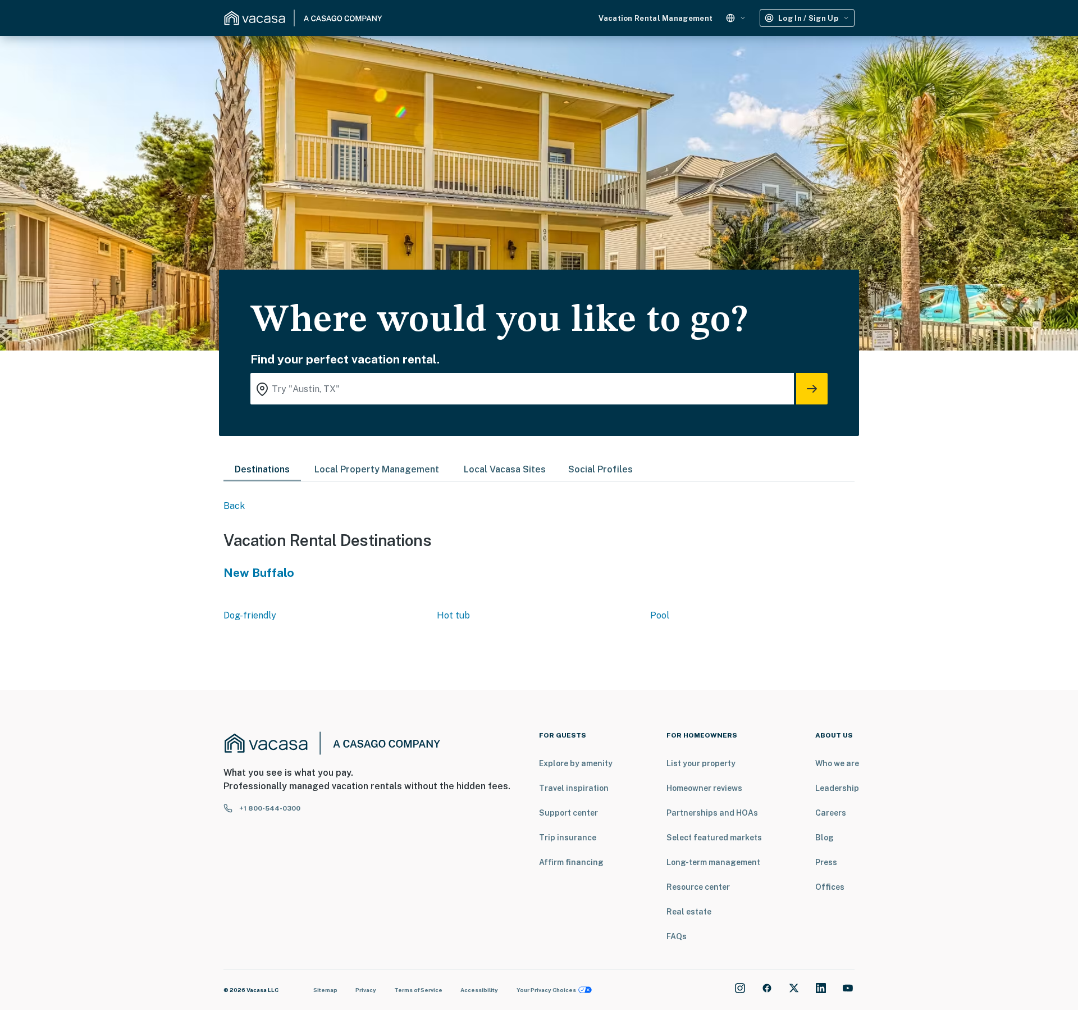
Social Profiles (600, 469)
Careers (830, 812)
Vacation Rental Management (655, 18)
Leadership (837, 788)
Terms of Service (418, 989)
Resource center (698, 886)
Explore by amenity (576, 763)
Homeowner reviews (704, 788)
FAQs (676, 936)
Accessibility (479, 989)
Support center (568, 812)
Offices (829, 886)
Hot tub (453, 615)
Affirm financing (571, 862)
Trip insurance (567, 837)
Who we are (837, 763)
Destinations (262, 469)
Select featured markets (714, 837)
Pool (659, 615)
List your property (701, 763)
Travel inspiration (574, 788)
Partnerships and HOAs (712, 812)
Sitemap (325, 989)
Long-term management (713, 862)
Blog (824, 837)
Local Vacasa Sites (505, 469)
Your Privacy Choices (546, 989)
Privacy (365, 989)
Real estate (688, 911)
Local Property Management (376, 469)
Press (826, 862)
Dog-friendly (249, 615)
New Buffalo (258, 573)
